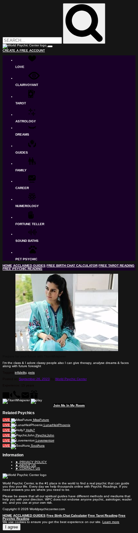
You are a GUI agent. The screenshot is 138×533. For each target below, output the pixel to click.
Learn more (110, 522)
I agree (11, 527)
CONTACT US (27, 468)
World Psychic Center (71, 379)
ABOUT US (25, 465)
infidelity (20, 372)
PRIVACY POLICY (31, 462)
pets (31, 372)
